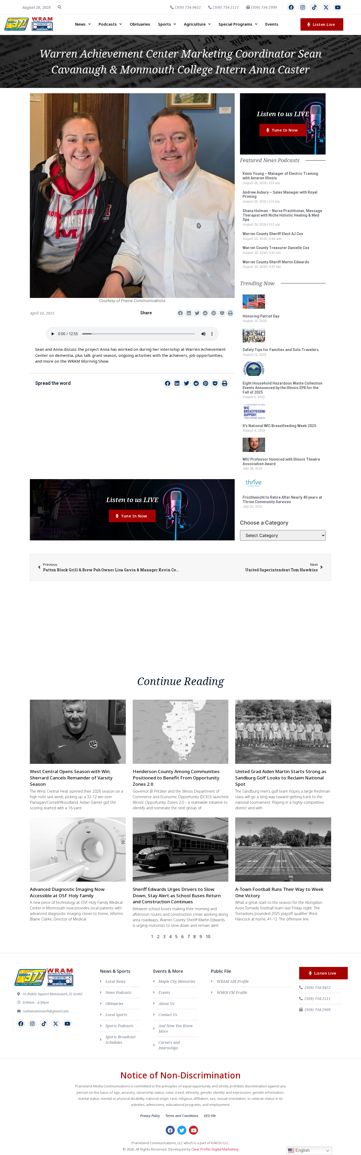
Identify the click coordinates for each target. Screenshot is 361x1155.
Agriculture (195, 24)
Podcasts (108, 24)
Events (271, 24)
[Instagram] (302, 7)
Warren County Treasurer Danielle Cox (276, 248)
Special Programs (235, 24)
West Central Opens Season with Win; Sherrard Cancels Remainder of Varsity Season (71, 777)
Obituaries (140, 24)
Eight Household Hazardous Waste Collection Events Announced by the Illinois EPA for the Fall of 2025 (282, 387)
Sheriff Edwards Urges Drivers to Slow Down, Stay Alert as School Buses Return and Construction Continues (177, 895)
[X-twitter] (326, 7)
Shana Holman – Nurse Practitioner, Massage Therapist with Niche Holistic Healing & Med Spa (282, 215)
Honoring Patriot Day (261, 316)
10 (208, 936)
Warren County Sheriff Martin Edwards (276, 262)
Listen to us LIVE (132, 499)
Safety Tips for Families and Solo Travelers (281, 350)
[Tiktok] (314, 7)
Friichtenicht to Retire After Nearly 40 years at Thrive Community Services (282, 499)
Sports (164, 24)
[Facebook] (290, 7)
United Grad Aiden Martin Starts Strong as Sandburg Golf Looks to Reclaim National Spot (280, 777)
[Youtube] (337, 7)
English (302, 1150)
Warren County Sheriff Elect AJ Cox (273, 234)
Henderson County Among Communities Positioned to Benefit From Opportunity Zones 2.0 (176, 777)
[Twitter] (181, 1130)
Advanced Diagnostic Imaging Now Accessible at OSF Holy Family (67, 892)
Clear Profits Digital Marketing (214, 1149)
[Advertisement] (132, 437)
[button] (59, 7)
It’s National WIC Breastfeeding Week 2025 (279, 426)
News (80, 24)
